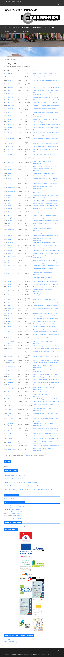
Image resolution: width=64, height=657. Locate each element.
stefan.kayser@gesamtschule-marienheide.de (46, 195)
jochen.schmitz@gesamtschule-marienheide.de (46, 346)
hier (35, 526)
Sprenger (10, 384)
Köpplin (10, 218)
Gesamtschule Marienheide (21, 9)
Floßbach (10, 132)
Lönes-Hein (11, 242)
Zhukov (10, 445)
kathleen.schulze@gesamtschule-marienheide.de (46, 360)
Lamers (10, 233)
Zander (10, 438)
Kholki (9, 200)
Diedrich (10, 115)
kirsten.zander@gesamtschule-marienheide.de (46, 438)
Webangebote (25, 31)
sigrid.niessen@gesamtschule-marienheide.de (46, 286)
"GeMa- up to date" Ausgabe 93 (12, 499)
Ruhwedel (10, 329)
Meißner (10, 250)
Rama (9, 321)
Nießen (10, 286)
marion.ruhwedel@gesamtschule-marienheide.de (46, 329)
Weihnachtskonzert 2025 (16, 511)
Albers (10, 73)
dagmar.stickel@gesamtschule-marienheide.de (46, 391)
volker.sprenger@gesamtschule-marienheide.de (46, 384)
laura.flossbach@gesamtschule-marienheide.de (46, 132)
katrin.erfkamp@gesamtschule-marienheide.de (46, 318)
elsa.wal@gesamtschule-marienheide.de (44, 421)
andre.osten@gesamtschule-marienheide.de (45, 299)
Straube (10, 395)
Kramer (10, 220)
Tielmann (10, 401)
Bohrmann (11, 105)
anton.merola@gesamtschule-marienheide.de (46, 253)
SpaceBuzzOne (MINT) (15, 519)
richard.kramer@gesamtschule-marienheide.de (46, 220)
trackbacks (27, 455)
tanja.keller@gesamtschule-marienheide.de (45, 197)
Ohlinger (10, 294)
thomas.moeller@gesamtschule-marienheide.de (46, 263)
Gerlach (10, 143)
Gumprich (10, 152)
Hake (9, 158)
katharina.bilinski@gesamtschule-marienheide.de (46, 100)
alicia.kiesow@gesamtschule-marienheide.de (45, 203)
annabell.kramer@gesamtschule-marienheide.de (46, 223)
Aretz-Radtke (11, 77)
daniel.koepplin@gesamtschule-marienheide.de (46, 218)
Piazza (10, 313)
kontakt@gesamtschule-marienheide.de (13, 1)
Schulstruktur (26, 27)
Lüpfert (10, 248)
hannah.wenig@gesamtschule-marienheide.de (46, 428)
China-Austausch (14, 513)
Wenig (10, 428)
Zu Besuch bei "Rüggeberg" (17, 506)
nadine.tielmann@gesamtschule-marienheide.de (46, 401)
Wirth (9, 436)
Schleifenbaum (12, 338)
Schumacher (11, 362)
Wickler (10, 433)
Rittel (9, 326)
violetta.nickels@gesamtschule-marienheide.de (46, 284)
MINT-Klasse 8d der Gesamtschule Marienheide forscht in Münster (22, 482)
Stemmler (10, 388)
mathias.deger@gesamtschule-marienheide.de (46, 112)
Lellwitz (10, 235)
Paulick (10, 305)
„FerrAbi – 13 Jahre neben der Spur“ (14, 478)
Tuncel (10, 413)
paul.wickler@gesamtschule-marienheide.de (45, 433)
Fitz (9, 129)
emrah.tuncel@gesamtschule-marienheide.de (46, 413)
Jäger (9, 181)
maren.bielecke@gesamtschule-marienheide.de (46, 97)
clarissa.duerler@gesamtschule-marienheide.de (46, 149)
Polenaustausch (14, 507)
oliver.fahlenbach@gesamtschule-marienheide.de (47, 124)
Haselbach (11, 162)
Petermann (11, 308)
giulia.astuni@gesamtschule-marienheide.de (45, 80)
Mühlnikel (10, 273)
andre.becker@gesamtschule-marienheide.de (46, 90)
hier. (30, 66)
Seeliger (10, 374)
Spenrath (10, 382)
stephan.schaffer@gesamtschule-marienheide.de (46, 334)
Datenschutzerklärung (9, 641)
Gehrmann (11, 138)
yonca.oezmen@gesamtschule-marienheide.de (46, 302)
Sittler (9, 379)
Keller (9, 197)
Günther (10, 154)
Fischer (10, 127)
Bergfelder (11, 93)
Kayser (10, 195)
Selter (9, 377)
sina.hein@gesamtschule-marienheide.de (44, 242)
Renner (10, 324)
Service (16, 31)
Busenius (10, 108)
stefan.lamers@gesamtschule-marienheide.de (46, 233)
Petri (9, 310)
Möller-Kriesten (12, 265)
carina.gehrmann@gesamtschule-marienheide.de (46, 138)
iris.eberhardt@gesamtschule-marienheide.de (46, 122)
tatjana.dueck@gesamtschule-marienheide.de (46, 119)
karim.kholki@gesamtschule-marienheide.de (45, 200)
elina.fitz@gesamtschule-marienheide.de (44, 129)
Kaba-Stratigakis (12, 187)
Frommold (11, 135)
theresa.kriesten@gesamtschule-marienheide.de (46, 265)
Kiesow (10, 203)
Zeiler (9, 442)
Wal (9, 421)
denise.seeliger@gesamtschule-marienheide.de (46, 374)
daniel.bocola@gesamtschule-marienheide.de (46, 102)
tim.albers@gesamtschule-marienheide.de (45, 73)
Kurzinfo (7, 27)
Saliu (9, 331)
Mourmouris (11, 269)
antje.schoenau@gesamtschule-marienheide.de (46, 348)
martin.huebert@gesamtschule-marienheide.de (46, 178)
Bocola (10, 102)
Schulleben (8, 31)
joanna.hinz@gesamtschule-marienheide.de (45, 175)
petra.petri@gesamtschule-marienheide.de (45, 310)
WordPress (49, 654)
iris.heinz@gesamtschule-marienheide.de (44, 173)
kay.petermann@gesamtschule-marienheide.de (46, 308)
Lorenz (10, 245)
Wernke (10, 430)
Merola (10, 253)
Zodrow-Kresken (12, 449)
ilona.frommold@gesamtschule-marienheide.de (46, 135)
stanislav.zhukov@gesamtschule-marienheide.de (46, 445)
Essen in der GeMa (17, 515)
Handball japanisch (15, 509)
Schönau (10, 348)
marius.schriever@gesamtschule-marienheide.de (46, 356)
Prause (10, 318)
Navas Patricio (12, 278)
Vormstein (11, 418)
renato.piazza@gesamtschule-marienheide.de (46, 313)
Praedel (10, 316)
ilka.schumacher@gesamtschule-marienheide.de (46, 362)
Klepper (10, 208)
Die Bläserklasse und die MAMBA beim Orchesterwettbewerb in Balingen (23, 485)
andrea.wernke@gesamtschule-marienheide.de (46, 430)
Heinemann (11, 169)
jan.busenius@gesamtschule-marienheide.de (45, 108)
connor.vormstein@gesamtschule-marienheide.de (46, 418)
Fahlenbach (11, 124)
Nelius (10, 281)
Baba (9, 84)
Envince (34, 654)
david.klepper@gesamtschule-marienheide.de (46, 208)
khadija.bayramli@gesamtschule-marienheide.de (46, 87)
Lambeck (10, 226)
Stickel (10, 391)
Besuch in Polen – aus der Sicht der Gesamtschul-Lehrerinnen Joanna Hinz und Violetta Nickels (29, 489)
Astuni (9, 80)
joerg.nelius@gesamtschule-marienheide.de (45, 281)
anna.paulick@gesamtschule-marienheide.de (45, 305)
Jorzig (9, 183)
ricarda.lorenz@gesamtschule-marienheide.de (46, 245)
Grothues (10, 146)
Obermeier (11, 290)
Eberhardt (11, 122)
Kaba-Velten (11, 191)
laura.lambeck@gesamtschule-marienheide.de (46, 226)
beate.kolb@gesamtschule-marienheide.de (45, 215)
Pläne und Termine (49, 27)
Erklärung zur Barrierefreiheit (11, 643)
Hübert (10, 178)
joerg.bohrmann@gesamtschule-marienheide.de (46, 105)
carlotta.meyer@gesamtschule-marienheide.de (46, 260)
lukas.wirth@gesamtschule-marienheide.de (45, 436)
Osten (9, 299)
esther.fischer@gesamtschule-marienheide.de (46, 127)
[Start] (11, 59)
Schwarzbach (11, 370)
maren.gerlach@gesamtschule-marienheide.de (46, 143)
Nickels (10, 284)
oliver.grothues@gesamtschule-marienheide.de (46, 146)
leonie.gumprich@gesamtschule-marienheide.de (46, 152)
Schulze (10, 360)
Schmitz (10, 346)
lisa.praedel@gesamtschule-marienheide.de (45, 316)
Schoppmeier (11, 352)
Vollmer (10, 415)
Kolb (9, 215)
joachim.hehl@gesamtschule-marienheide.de (45, 166)
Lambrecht (11, 229)
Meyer (10, 260)
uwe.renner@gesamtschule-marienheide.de (45, 324)
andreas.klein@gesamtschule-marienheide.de (46, 205)
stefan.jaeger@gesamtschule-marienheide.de (46, 181)
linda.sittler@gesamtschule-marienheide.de (45, 379)
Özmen (10, 302)
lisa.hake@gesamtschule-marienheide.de (44, 158)
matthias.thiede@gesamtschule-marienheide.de (46, 399)
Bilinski (10, 100)
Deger (9, 112)
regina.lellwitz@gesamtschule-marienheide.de (46, 235)
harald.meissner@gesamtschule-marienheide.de (46, 250)
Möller (10, 263)
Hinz (9, 175)
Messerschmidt (12, 256)
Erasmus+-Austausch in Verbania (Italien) (15, 475)
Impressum (7, 639)
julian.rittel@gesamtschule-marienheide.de (45, 326)
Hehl (9, 166)
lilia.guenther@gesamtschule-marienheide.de (45, 154)
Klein (9, 205)
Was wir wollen (37, 27)
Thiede (10, 399)
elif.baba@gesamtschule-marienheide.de (44, 84)
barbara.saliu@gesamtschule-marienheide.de (46, 331)
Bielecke (10, 97)
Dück (9, 119)
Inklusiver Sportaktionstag (16, 517)
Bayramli (10, 87)
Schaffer (10, 334)
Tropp (9, 409)
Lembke (10, 239)
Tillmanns (10, 405)
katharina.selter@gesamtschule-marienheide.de (46, 377)
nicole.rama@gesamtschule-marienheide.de (45, 321)
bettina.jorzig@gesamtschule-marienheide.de (45, 183)
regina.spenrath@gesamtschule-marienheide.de (46, 382)
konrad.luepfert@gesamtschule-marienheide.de (46, 248)
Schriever (10, 356)
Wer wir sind (15, 27)
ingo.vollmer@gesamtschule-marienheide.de (45, 415)
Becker (10, 90)
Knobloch (10, 212)
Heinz (9, 173)
